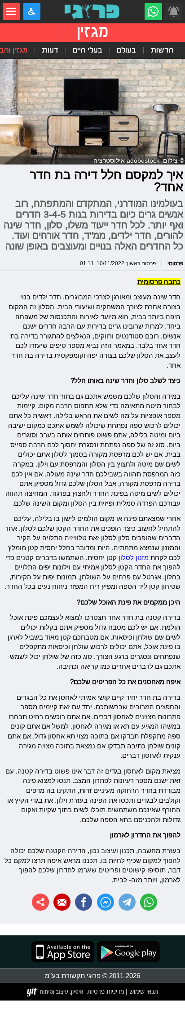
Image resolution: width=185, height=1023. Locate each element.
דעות (50, 50)
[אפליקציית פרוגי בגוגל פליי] (127, 951)
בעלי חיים (87, 50)
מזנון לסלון (134, 557)
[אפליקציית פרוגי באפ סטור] (62, 951)
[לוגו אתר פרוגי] (93, 11)
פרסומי (175, 263)
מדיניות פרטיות (105, 991)
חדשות (161, 50)
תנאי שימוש (143, 991)
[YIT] (55, 991)
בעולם (126, 50)
